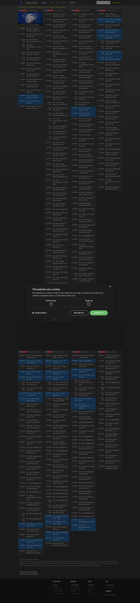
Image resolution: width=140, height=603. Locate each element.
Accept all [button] (99, 313)
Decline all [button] (79, 313)
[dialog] (70, 301)
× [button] (110, 286)
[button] (39, 313)
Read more (71, 295)
